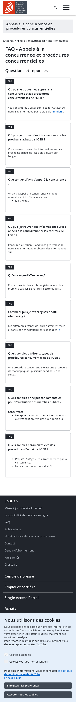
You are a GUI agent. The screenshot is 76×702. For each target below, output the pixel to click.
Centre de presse (19, 576)
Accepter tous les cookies (22, 694)
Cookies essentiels (20, 654)
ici (59, 329)
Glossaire (11, 564)
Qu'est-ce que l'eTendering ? (26, 275)
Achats (10, 608)
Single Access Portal (22, 597)
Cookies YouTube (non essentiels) (28, 661)
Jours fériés (12, 557)
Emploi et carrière (20, 587)
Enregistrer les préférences (23, 685)
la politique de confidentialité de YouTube (38, 672)
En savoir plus (12, 677)
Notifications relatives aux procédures (30, 536)
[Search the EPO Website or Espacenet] (55, 7)
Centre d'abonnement (19, 550)
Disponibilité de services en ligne (26, 515)
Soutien (11, 501)
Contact (10, 543)
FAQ (7, 522)
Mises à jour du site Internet (23, 508)
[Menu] (66, 7)
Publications (13, 529)
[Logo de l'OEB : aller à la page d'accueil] (16, 7)
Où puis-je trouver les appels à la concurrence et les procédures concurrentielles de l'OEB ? (30, 93)
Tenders (57, 111)
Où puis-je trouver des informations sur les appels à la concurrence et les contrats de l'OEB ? (37, 231)
